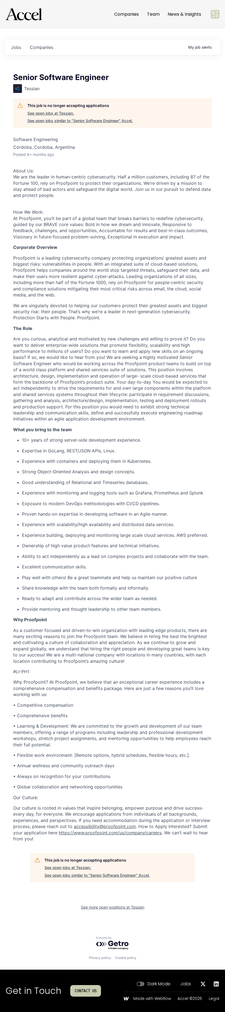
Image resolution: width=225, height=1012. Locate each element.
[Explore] (215, 14)
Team (153, 14)
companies (41, 47)
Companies (126, 14)
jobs (16, 47)
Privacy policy (100, 958)
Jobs (185, 984)
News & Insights (184, 14)
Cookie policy (125, 958)
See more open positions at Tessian (112, 907)
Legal (214, 998)
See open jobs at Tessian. (50, 113)
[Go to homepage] (23, 14)
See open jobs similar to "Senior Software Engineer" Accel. (80, 120)
